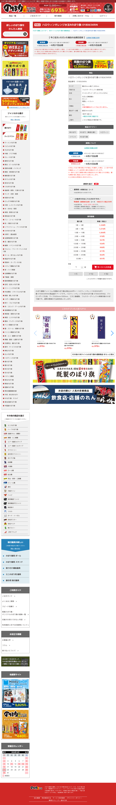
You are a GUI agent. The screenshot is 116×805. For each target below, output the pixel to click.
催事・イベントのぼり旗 (13, 245)
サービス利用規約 (59, 798)
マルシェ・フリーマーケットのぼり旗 (15, 250)
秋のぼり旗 (8, 369)
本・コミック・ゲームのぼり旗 (15, 306)
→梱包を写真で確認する (90, 116)
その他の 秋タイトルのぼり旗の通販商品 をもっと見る (93, 354)
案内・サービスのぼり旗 (13, 347)
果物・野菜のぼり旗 (11, 212)
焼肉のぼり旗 (9, 161)
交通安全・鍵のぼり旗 (12, 343)
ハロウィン (104, 132)
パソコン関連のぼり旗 (12, 332)
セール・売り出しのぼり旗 (13, 255)
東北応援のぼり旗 (11, 402)
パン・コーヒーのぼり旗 (13, 220)
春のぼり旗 (8, 362)
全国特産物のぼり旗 (11, 238)
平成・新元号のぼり (11, 395)
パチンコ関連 (9, 376)
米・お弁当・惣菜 (11, 209)
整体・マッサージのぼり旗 (13, 321)
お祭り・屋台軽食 (11, 234)
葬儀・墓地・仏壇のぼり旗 (13, 339)
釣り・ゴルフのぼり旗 (12, 303)
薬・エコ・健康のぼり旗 (13, 336)
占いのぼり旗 (9, 354)
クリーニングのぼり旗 (12, 288)
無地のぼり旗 (9, 384)
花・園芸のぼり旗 (11, 242)
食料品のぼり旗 (10, 216)
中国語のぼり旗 (10, 406)
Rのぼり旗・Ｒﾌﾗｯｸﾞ (11, 398)
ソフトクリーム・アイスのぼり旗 (16, 227)
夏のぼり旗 (8, 365)
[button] (112, 333)
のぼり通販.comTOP (40, 31)
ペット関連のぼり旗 (11, 325)
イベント (72, 137)
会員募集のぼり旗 (11, 273)
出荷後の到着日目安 (93, 38)
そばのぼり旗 (9, 150)
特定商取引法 (46, 798)
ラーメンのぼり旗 (11, 143)
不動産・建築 (9, 277)
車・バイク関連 (10, 270)
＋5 (75, 273)
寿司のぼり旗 (9, 183)
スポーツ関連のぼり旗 (12, 299)
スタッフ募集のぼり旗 (12, 266)
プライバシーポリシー (74, 798)
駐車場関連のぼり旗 (11, 281)
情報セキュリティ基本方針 (58, 800)
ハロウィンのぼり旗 (11, 358)
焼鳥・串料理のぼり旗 (12, 172)
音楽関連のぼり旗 (11, 310)
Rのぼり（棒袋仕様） (88, 132)
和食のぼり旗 (9, 198)
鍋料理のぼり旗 (10, 176)
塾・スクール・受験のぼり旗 (14, 329)
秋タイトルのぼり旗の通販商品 (59, 31)
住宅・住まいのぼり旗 (12, 284)
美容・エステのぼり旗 (12, 317)
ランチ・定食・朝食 (11, 194)
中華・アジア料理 (11, 154)
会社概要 (37, 798)
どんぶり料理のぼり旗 (12, 201)
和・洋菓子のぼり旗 (11, 223)
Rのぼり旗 (84, 137)
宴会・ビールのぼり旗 (12, 165)
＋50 (106, 273)
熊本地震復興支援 (11, 391)
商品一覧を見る (15, 120)
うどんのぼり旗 (10, 146)
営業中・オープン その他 (13, 262)
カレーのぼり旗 (10, 157)
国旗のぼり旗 (9, 387)
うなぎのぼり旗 (10, 187)
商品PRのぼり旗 (10, 259)
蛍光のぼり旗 (9, 380)
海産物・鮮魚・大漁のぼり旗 (14, 190)
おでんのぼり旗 (10, 179)
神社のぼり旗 (9, 351)
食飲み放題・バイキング (13, 168)
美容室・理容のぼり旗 (12, 314)
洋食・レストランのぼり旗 (13, 205)
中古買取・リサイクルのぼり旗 (15, 292)
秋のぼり (72, 132)
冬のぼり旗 (8, 373)
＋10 (91, 273)
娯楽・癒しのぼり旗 (11, 295)
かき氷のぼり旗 (10, 231)
